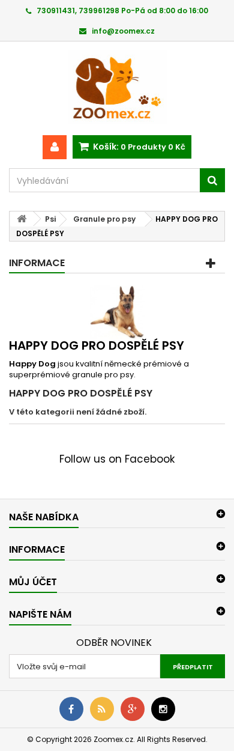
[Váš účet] (55, 147)
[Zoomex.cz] (117, 88)
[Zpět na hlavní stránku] (21, 219)
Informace (37, 263)
